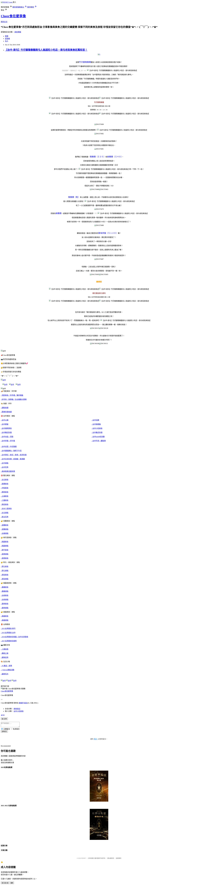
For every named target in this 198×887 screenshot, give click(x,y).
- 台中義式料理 (97, 432)
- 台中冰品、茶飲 (7, 437)
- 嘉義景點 (4, 591)
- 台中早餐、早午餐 (8, 441)
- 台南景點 (4, 599)
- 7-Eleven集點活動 (7, 670)
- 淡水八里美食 (6, 508)
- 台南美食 (4, 595)
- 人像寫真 (4, 649)
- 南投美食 (4, 575)
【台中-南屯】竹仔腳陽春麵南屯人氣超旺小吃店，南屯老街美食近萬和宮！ (46, 49)
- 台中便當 (4, 424)
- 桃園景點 (4, 546)
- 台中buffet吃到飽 (98, 437)
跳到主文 (4, 22)
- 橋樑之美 (4, 653)
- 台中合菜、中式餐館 (9, 446)
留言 (25, 703)
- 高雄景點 (4, 620)
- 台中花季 (4, 467)
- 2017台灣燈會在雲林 (9, 641)
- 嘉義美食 (4, 587)
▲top (3, 715)
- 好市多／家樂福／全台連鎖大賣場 (14, 399)
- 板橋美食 (4, 484)
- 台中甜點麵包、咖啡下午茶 (11, 451)
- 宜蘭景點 (4, 529)
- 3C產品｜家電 (6, 666)
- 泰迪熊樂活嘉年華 (8, 471)
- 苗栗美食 (4, 558)
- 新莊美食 (4, 504)
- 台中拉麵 (95, 420)
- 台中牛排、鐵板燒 (99, 441)
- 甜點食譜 (4, 408)
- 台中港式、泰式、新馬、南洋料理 (14, 455)
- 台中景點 (4, 463)
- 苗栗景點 (4, 554)
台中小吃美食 (19, 711)
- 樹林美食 (4, 492)
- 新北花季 (4, 517)
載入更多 (4, 719)
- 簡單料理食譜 (6, 412)
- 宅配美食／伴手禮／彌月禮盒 (12, 395)
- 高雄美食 (4, 616)
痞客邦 (21, 703)
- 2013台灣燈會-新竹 (8, 628)
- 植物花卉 (4, 674)
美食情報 (17, 32)
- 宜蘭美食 (4, 525)
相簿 (6, 36)
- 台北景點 (4, 513)
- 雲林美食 (4, 604)
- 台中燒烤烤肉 (6, 428)
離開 (12, 883)
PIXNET (83, 858)
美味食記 (17, 709)
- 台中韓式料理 (6, 432)
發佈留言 (4, 731)
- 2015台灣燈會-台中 (8, 633)
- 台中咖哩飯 (96, 424)
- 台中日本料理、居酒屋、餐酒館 (13, 459)
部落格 (7, 38)
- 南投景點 (4, 579)
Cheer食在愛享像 (13, 16)
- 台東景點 (4, 533)
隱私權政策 (110, 858)
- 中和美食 (4, 488)
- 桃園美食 (4, 542)
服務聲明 (118, 858)
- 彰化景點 (4, 570)
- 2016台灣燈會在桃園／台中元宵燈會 (14, 637)
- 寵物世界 (4, 657)
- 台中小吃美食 (97, 428)
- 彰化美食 (4, 566)
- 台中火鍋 (4, 420)
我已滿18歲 (5, 883)
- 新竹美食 (4, 550)
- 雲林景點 (4, 608)
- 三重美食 (4, 500)
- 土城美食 (4, 496)
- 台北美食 (4, 480)
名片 (6, 41)
